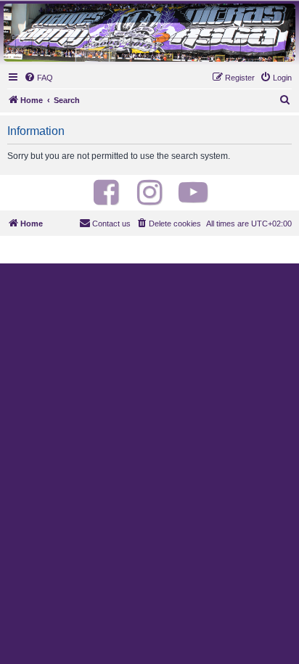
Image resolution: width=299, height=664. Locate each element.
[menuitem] (38, 77)
